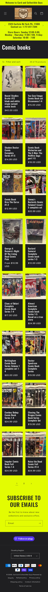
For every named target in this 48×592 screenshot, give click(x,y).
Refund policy (21, 578)
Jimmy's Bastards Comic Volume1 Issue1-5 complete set (35, 203)
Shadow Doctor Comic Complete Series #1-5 (12, 151)
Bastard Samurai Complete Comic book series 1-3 (33, 254)
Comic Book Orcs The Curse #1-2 (12, 202)
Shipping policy (16, 582)
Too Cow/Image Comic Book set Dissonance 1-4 (35, 98)
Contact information (32, 582)
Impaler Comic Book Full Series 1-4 (12, 464)
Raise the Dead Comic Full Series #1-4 (35, 464)
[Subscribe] (40, 523)
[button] (5, 13)
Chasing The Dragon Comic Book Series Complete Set (34, 416)
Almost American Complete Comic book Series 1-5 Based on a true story (35, 311)
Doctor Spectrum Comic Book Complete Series (33, 366)
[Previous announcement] (5, 25)
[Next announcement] (43, 25)
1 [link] (16, 483)
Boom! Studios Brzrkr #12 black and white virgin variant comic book (12, 101)
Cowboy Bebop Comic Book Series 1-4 (12, 415)
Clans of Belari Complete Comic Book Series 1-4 (12, 307)
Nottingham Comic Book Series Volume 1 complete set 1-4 (12, 366)
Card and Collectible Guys (23, 575)
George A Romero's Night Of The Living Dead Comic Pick (12, 254)
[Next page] (31, 483)
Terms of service (25, 586)
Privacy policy (34, 578)
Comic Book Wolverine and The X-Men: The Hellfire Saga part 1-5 (35, 153)
